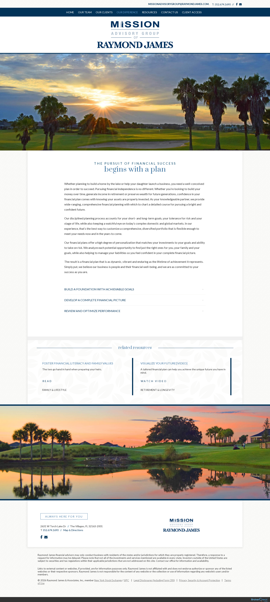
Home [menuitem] (70, 12)
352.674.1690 (223, 4)
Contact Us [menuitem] (169, 12)
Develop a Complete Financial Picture (95, 300)
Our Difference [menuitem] (127, 12)
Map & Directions (73, 530)
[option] (86, 376)
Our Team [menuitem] (85, 12)
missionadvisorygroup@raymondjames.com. (178, 4)
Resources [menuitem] (149, 12)
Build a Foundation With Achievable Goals (99, 289)
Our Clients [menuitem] (104, 12)
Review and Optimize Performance (92, 311)
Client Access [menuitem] (192, 12)
